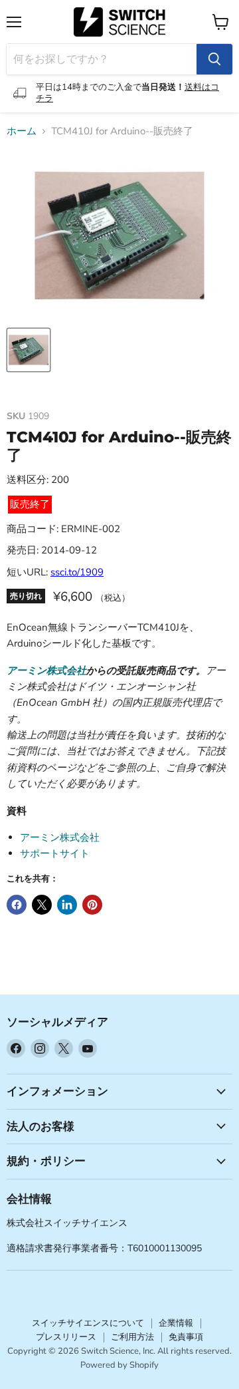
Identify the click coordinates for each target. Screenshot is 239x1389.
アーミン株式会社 (46, 670)
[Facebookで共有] (17, 905)
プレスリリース (66, 1337)
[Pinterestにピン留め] (92, 905)
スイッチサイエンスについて (88, 1323)
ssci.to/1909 (77, 572)
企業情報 (176, 1323)
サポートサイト (55, 853)
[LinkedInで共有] (67, 905)
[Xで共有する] (42, 905)
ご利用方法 (132, 1337)
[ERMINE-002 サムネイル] (28, 350)
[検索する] (214, 59)
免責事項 (186, 1337)
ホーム (22, 131)
